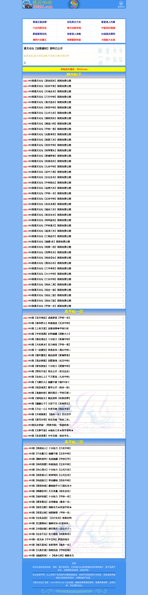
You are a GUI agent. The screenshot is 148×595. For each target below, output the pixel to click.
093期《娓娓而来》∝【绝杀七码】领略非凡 (51, 555)
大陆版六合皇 (108, 40)
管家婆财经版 (74, 40)
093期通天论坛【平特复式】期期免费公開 (49, 225)
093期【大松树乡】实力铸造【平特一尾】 (49, 344)
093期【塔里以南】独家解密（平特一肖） (50, 512)
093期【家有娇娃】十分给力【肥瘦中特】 (49, 366)
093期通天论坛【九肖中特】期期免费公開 (49, 166)
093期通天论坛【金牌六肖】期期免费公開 (49, 188)
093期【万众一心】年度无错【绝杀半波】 (49, 409)
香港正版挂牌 (40, 22)
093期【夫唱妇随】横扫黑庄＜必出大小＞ (50, 528)
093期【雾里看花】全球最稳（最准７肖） (50, 502)
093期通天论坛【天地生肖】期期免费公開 (49, 91)
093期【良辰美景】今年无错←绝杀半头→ (49, 436)
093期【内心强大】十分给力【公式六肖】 (50, 469)
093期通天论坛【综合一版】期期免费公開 (49, 290)
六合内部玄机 (40, 28)
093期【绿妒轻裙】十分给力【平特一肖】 (50, 496)
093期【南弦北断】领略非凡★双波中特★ (50, 507)
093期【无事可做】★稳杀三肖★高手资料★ (50, 430)
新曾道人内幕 (108, 22)
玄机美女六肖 (74, 22)
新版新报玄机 (40, 34)
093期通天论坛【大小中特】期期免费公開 (49, 274)
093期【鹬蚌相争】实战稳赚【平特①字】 (50, 459)
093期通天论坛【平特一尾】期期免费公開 (49, 129)
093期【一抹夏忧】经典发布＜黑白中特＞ (49, 350)
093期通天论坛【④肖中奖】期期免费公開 (49, 86)
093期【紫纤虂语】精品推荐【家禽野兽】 (49, 355)
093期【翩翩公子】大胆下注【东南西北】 (49, 403)
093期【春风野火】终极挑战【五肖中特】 (49, 323)
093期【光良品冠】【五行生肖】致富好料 (50, 518)
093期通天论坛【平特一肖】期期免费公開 (49, 193)
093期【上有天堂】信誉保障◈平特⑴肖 (48, 328)
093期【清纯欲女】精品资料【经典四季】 (49, 398)
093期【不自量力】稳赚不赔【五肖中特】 (50, 453)
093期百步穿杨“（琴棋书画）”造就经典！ (49, 425)
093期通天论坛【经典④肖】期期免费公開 (49, 161)
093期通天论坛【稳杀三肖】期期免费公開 (49, 209)
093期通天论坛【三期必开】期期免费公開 (49, 236)
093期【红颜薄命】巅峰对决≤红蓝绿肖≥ (49, 523)
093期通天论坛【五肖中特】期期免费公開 (49, 198)
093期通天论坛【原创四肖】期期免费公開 (49, 80)
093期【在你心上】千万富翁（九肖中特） (49, 376)
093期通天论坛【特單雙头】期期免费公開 (49, 150)
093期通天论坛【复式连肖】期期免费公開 (49, 102)
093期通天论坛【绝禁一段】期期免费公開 (49, 247)
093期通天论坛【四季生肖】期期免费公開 (49, 252)
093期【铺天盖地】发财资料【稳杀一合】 (50, 545)
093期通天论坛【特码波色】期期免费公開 (49, 220)
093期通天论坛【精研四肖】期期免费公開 (49, 118)
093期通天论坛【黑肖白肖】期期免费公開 (49, 263)
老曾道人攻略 (74, 34)
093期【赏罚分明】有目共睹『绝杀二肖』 (49, 419)
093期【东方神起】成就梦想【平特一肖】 (49, 317)
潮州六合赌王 (40, 40)
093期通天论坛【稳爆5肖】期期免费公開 (49, 241)
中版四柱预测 (108, 28)
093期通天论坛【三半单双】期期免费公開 (49, 268)
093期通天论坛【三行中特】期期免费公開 (49, 97)
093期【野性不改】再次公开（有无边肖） (49, 371)
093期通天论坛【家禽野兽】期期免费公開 (49, 156)
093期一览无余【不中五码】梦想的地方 (49, 539)
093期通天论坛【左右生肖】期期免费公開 (49, 177)
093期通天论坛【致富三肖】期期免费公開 (49, 139)
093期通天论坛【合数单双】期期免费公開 (49, 134)
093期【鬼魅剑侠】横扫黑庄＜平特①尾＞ (49, 393)
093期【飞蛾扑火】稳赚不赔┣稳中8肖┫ (49, 382)
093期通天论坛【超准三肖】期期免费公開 (49, 231)
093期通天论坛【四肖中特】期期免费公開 (49, 145)
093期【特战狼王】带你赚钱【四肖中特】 (50, 480)
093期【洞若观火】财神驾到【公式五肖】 (50, 475)
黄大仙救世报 (74, 28)
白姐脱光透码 (108, 34)
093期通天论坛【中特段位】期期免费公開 (49, 182)
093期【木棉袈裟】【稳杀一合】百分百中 (49, 414)
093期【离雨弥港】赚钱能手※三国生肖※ (50, 486)
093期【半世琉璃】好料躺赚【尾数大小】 (49, 334)
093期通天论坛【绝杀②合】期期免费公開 (49, 257)
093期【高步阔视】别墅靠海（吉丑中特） (49, 360)
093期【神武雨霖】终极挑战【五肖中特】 (50, 464)
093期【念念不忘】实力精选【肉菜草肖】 (50, 534)
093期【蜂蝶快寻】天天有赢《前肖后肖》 (50, 491)
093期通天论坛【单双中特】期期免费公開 (49, 107)
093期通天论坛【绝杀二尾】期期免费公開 (49, 284)
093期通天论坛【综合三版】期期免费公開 (49, 300)
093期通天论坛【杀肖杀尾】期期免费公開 (49, 204)
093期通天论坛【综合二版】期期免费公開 (49, 295)
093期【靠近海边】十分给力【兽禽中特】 (49, 339)
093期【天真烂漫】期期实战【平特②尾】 (50, 550)
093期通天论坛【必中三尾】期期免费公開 (49, 172)
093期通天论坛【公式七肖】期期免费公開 (49, 113)
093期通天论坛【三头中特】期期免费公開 (49, 279)
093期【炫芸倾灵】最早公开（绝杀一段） (49, 387)
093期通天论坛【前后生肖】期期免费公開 (49, 215)
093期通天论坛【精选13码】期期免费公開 (49, 123)
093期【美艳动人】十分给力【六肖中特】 (50, 448)
